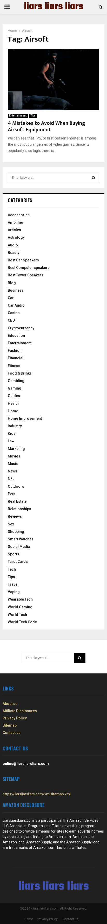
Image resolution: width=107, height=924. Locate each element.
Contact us (12, 733)
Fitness (14, 366)
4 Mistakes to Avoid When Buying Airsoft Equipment (46, 126)
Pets (11, 494)
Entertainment (17, 115)
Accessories (19, 215)
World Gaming (20, 607)
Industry (15, 426)
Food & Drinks (20, 373)
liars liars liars (53, 7)
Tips (33, 115)
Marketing (16, 449)
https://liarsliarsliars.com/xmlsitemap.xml (37, 794)
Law (11, 441)
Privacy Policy (15, 718)
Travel (13, 584)
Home (13, 411)
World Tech (17, 614)
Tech (12, 569)
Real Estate (17, 501)
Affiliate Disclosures (20, 711)
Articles (14, 230)
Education (16, 335)
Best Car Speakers (23, 260)
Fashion (15, 350)
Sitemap (10, 725)
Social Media (19, 547)
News (12, 471)
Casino (14, 313)
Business (16, 290)
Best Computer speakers (29, 268)
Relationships (19, 509)
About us (10, 704)
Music (13, 464)
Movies (14, 456)
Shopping (16, 532)
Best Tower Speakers (25, 275)
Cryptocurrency (21, 328)
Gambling (16, 381)
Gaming (14, 388)
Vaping (14, 592)
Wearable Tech (20, 599)
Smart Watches (21, 539)
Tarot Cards (18, 562)
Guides (14, 396)
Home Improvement (25, 418)
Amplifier (15, 222)
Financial (15, 358)
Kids (12, 433)
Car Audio (16, 305)
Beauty (13, 253)
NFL (11, 479)
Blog (12, 283)
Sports (13, 554)
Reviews (15, 516)
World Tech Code (22, 622)
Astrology (16, 237)
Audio (13, 245)
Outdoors (16, 486)
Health (13, 403)
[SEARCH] (93, 178)
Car (11, 298)
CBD (11, 320)
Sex (11, 524)
